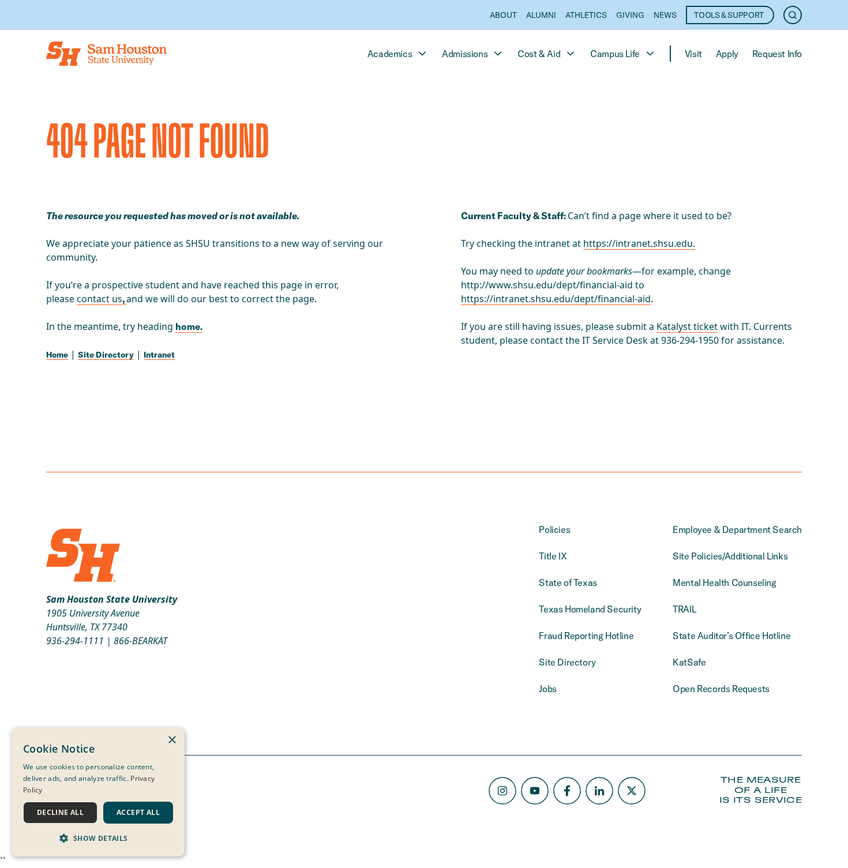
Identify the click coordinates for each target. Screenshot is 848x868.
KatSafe (689, 662)
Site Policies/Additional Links (730, 556)
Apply (727, 53)
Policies (554, 529)
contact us (99, 298)
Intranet (159, 355)
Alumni (541, 15)
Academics (389, 53)
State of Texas (567, 582)
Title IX (552, 556)
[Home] (106, 54)
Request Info (777, 53)
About (503, 15)
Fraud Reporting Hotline (586, 635)
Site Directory (106, 355)
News (665, 15)
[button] (98, 838)
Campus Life (615, 53)
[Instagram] (502, 791)
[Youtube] (535, 791)
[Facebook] (567, 791)
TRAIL (684, 609)
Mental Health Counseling (724, 582)
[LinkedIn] (599, 791)
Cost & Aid (538, 53)
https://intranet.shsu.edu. (639, 243)
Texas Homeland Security (590, 609)
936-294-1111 (75, 640)
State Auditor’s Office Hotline (731, 635)
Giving (630, 15)
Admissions (464, 53)
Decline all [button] (60, 812)
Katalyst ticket (687, 326)
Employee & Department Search (737, 529)
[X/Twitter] (632, 791)
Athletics (586, 15)
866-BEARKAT (140, 640)
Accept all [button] (138, 812)
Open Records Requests (721, 688)
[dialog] (98, 792)
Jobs (547, 688)
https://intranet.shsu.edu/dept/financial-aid (556, 298)
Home (57, 355)
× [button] (171, 740)
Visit (693, 53)
